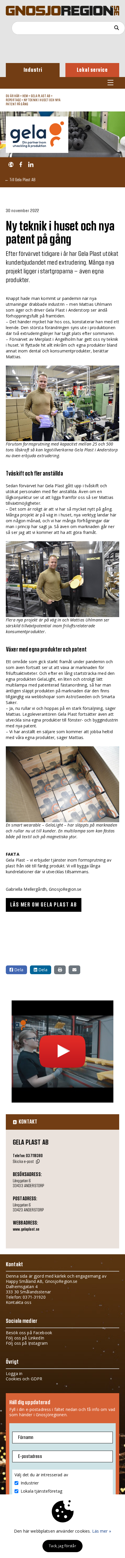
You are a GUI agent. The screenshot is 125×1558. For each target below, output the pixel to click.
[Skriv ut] (60, 969)
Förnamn (25, 1437)
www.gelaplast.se (26, 1229)
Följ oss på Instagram (27, 1343)
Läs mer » (101, 1531)
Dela (18, 969)
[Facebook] (20, 164)
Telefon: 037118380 (28, 1156)
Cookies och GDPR (24, 1378)
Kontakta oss (18, 1302)
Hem (25, 96)
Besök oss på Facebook (29, 1332)
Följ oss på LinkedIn (25, 1338)
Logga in (14, 1373)
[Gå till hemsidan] (11, 164)
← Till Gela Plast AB (20, 179)
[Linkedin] (30, 164)
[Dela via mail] (74, 969)
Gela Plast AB (41, 96)
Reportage (13, 100)
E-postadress (30, 1456)
